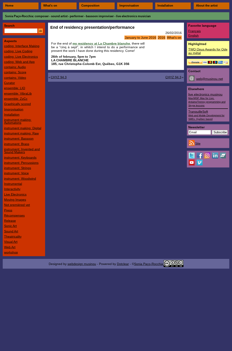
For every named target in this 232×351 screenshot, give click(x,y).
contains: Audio (15, 67)
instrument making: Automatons (17, 121)
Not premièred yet (17, 205)
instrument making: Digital (22, 128)
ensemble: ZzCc (15, 98)
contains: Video (15, 77)
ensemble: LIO (14, 88)
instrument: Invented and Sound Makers (22, 150)
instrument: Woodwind (20, 178)
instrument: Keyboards (20, 157)
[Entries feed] (192, 145)
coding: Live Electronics (21, 56)
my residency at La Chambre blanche (101, 43)
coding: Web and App (19, 62)
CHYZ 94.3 (59, 77)
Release (10, 220)
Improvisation (129, 5)
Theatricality (13, 236)
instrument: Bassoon (19, 138)
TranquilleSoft (206, 115)
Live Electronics (15, 194)
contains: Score (15, 72)
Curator (9, 83)
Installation (165, 5)
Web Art (9, 247)
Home (9, 5)
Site (198, 143)
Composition (90, 5)
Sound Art (11, 231)
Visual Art (10, 242)
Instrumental (13, 184)
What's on (50, 5)
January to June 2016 (140, 37)
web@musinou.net (209, 79)
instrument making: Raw (21, 133)
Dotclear (123, 264)
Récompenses (14, 215)
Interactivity (12, 189)
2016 (161, 37)
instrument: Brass (16, 144)
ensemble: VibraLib (18, 93)
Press (8, 210)
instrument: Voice (16, 173)
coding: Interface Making (21, 46)
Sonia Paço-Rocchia (19, 16)
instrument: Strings (17, 168)
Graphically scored (17, 104)
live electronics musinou (206, 100)
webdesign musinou (82, 264)
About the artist (207, 5)
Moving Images (15, 199)
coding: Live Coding (18, 51)
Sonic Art (10, 226)
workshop (11, 252)
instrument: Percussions (21, 163)
